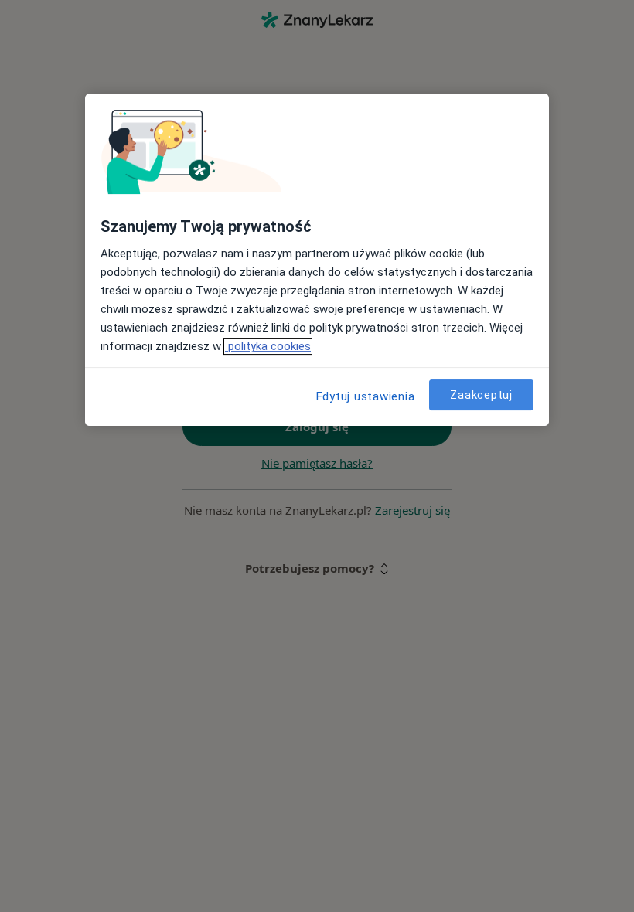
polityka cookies (268, 346)
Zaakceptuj (481, 395)
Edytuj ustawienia (365, 396)
